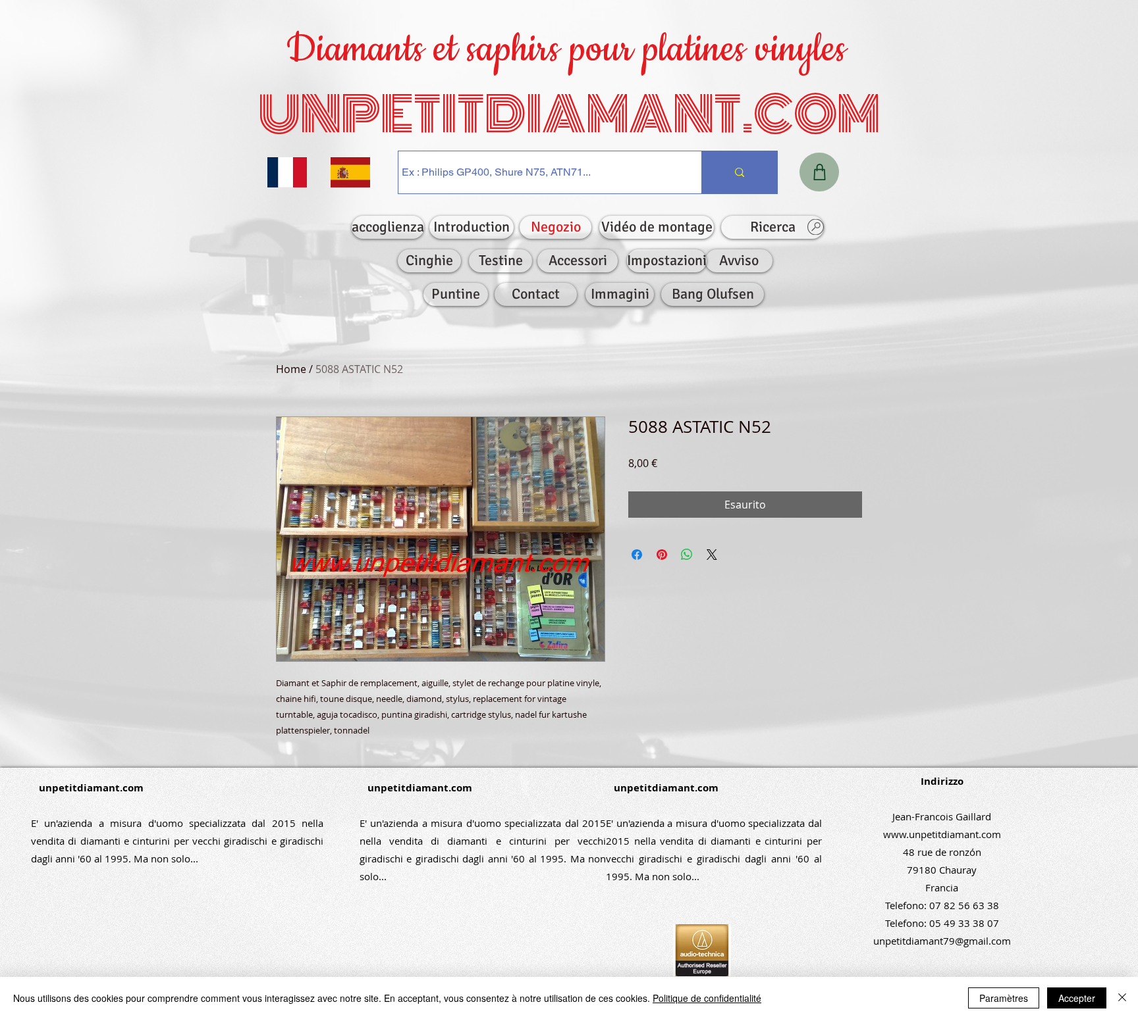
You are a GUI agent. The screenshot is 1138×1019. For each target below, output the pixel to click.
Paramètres (1003, 998)
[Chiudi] (1122, 997)
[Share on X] (712, 554)
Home (291, 369)
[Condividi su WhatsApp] (687, 554)
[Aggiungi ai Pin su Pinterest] (662, 554)
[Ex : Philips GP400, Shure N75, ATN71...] (739, 172)
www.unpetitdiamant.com (942, 834)
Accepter (1076, 998)
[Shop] (819, 172)
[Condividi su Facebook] (637, 554)
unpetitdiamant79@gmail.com (942, 940)
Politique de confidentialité (707, 998)
